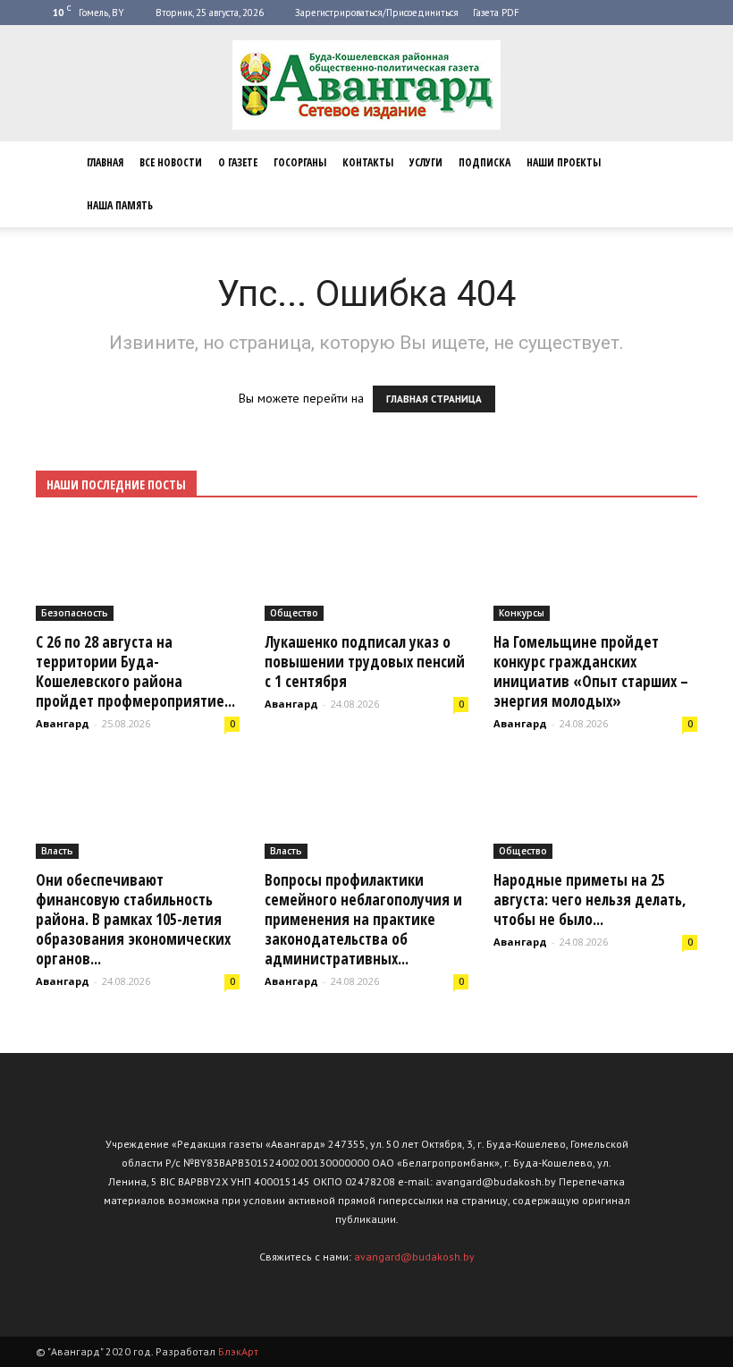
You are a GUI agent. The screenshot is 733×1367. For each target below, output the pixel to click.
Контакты (367, 162)
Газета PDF (496, 12)
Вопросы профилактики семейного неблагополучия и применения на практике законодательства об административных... (363, 919)
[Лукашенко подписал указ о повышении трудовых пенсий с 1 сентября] (366, 571)
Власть (57, 851)
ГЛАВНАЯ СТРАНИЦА (434, 399)
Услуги (425, 162)
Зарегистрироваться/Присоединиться (377, 12)
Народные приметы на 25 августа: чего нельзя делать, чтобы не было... (590, 900)
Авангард (62, 723)
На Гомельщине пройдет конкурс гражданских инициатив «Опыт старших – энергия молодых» (590, 671)
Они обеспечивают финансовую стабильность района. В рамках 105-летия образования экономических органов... (133, 919)
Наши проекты (564, 162)
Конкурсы (521, 613)
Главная (105, 162)
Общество (294, 613)
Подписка (484, 162)
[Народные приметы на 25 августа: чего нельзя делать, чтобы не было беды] (595, 810)
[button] (675, 184)
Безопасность (74, 613)
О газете (237, 162)
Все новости (170, 162)
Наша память (120, 205)
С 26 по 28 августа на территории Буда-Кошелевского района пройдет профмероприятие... (135, 671)
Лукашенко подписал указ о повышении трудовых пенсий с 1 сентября (365, 662)
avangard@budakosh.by (414, 1256)
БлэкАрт (238, 1351)
